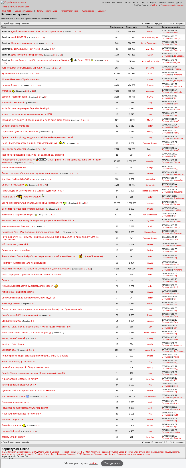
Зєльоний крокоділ (150, 61)
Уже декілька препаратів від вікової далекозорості (28, 286)
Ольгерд (177, 438)
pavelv (150, 344)
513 (172, 23)
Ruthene (177, 221)
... (169, 23)
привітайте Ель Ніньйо (13, 102)
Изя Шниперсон (150, 215)
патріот (176, 409)
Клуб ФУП (6, 11)
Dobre (41, 452)
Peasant (104, 452)
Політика (106, 2)
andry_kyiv (150, 350)
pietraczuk (178, 397)
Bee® (175, 287)
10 (60, 68)
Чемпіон (162, 2)
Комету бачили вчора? (13, 437)
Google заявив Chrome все (15, 126)
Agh (175, 426)
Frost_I (78, 452)
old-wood (177, 245)
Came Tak (150, 185)
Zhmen (142, 452)
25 (5, 63)
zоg (150, 103)
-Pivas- (150, 385)
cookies (93, 463)
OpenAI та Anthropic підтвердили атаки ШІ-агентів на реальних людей (38, 137)
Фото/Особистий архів (47, 11)
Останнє (166, 33)
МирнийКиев (150, 232)
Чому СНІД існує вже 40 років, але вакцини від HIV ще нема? (33, 190)
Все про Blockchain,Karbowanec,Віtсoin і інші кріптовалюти (32, 203)
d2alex (150, 79)
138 (89, 269)
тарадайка (150, 179)
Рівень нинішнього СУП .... (15, 167)
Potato (150, 31)
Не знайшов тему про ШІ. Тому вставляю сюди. (26, 367)
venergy (16, 454)
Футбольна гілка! (10, 73)
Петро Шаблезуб (150, 191)
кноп (150, 74)
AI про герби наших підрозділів (18, 292)
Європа (153, 2)
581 (86, 203)
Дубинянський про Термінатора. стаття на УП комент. (29, 390)
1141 (31, 163)
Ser (150, 327)
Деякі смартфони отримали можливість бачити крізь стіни (31, 274)
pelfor (150, 126)
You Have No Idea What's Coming (18, 179)
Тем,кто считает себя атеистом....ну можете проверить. (30, 173)
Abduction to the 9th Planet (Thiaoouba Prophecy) (26, 332)
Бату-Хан (150, 379)
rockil (175, 33)
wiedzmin (177, 92)
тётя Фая (150, 49)
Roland (176, 109)
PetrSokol (113, 452)
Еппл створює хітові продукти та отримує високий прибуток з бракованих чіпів (42, 309)
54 (44, 149)
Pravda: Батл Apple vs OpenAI (22, 196)
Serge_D (123, 452)
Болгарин (61, 454)
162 (38, 85)
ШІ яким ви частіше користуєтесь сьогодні (24, 209)
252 (37, 74)
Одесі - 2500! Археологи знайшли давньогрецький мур (30, 143)
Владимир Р (72, 454)
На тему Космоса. (11, 85)
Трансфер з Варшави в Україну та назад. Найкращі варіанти (33, 155)
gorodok (150, 161)
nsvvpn (150, 263)
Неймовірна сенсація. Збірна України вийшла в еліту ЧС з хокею (35, 355)
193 (33, 91)
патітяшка (137, 454)
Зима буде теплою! (12, 425)
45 (80, 32)
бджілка (150, 321)
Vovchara (177, 75)
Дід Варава (178, 56)
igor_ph (176, 144)
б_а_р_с (177, 403)
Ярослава (121, 454)
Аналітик (39, 454)
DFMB (34, 452)
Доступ (179, 2)
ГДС (80, 454)
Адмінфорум (88, 11)
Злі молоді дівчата (11, 303)
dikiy (148, 452)
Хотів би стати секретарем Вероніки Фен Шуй (25, 108)
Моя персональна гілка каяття (17, 226)
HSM (175, 339)
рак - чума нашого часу (14, 396)
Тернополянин (100, 454)
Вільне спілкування (20, 7)
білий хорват (150, 332)
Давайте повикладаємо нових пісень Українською (36, 31)
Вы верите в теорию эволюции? (18, 214)
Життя (135, 2)
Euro (175, 104)
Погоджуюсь (112, 463)
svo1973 (150, 68)
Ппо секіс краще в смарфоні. (16, 250)
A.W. (150, 226)
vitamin (24, 454)
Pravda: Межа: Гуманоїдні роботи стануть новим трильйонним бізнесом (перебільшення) (52, 256)
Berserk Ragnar (150, 143)
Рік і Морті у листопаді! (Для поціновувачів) (24, 263)
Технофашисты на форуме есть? (19, 385)
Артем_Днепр (50, 454)
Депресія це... (9, 350)
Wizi (136, 452)
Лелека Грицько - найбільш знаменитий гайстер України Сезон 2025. (51, 60)
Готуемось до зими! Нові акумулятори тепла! (25, 408)
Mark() (150, 120)
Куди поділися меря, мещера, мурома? (22, 68)
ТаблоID (144, 2)
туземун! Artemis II (11, 431)
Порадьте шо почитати (23, 43)
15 (87, 120)
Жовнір (150, 338)
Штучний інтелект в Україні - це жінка (21, 79)
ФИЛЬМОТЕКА (18, 37)
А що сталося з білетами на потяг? (20, 379)
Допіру (150, 367)
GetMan (86, 452)
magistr (176, 432)
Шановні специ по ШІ (12, 419)
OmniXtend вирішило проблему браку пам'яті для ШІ (28, 297)
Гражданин (88, 454)
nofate (161, 452)
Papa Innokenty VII (150, 37)
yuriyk (31, 454)
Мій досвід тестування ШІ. (15, 244)
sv (11, 454)
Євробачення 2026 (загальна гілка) (20, 315)
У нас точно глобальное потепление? (21, 414)
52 (45, 97)
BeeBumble (178, 174)
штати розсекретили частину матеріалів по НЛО (27, 114)
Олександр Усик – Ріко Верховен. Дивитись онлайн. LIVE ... (32, 232)
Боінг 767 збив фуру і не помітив (18, 361)
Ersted (48, 452)
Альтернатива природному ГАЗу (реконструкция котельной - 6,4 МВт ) (38, 220)
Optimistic (177, 233)
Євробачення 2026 (11, 321)
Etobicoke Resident (60, 452)
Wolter (150, 108)
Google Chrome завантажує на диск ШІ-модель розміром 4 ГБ (33, 373)
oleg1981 (177, 62)
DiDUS (150, 425)
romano (175, 452)
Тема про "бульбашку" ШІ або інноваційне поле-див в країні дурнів (36, 120)
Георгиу (150, 85)
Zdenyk (176, 162)
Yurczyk (177, 38)
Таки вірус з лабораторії (14, 149)
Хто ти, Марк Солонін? (13, 338)
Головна (5, 7)
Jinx (175, 305)
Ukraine (150, 203)
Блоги (119, 2)
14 (77, 173)
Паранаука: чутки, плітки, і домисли (20, 131)
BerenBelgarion (24, 452)
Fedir (72, 452)
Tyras (130, 452)
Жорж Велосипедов (150, 43)
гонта (129, 454)
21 (55, 215)
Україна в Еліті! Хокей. (13, 344)
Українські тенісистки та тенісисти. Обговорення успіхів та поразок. (36, 268)
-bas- (4, 452)
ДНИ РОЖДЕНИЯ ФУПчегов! (25, 49)
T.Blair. (150, 55)
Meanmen (150, 91)
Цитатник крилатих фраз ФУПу (27, 54)
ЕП (113, 2)
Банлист (102, 11)
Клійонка (6, 91)
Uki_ (175, 98)
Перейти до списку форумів (16, 23)
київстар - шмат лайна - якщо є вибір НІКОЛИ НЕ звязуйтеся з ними (36, 326)
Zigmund (150, 220)
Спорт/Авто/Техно (69, 11)
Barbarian (11, 452)
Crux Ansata (178, 198)
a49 (150, 402)
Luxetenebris (150, 396)
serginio (5, 454)
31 (61, 55)
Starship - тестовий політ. (14, 97)
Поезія (5, 280)
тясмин (146, 454)
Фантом (112, 454)
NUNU (150, 97)
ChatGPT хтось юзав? (13, 185)
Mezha (171, 2)
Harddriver (178, 138)
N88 (175, 380)
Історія (127, 2)
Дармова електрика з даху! (15, 402)
